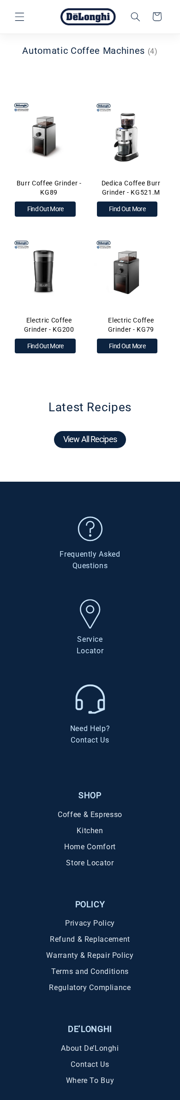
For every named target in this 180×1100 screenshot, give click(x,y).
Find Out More (45, 209)
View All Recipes (90, 439)
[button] (19, 16)
